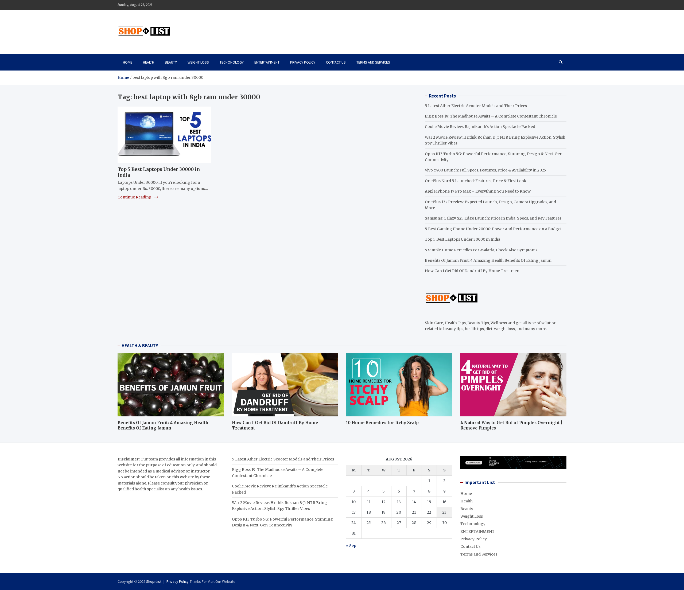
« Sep (351, 545)
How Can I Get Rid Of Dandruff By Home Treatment (473, 270)
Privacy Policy (302, 62)
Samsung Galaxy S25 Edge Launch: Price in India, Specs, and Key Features (493, 218)
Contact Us (336, 62)
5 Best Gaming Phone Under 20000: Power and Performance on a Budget (493, 228)
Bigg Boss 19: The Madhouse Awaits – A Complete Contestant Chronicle (491, 116)
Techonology (232, 62)
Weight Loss (198, 62)
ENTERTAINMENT (266, 62)
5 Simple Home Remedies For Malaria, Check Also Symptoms (481, 250)
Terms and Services (373, 62)
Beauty (171, 62)
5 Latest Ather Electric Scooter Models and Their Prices (476, 105)
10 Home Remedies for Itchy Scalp (382, 422)
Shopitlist (153, 581)
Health (148, 62)
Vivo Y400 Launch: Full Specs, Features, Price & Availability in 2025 (485, 170)
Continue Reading (135, 197)
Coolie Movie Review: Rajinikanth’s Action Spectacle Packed (480, 126)
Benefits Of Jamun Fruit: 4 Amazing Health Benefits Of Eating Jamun (488, 260)
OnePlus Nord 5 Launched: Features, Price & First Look (475, 180)
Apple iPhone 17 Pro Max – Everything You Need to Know (478, 191)
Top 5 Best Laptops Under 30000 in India (462, 239)
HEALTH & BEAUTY (140, 346)
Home (127, 62)
